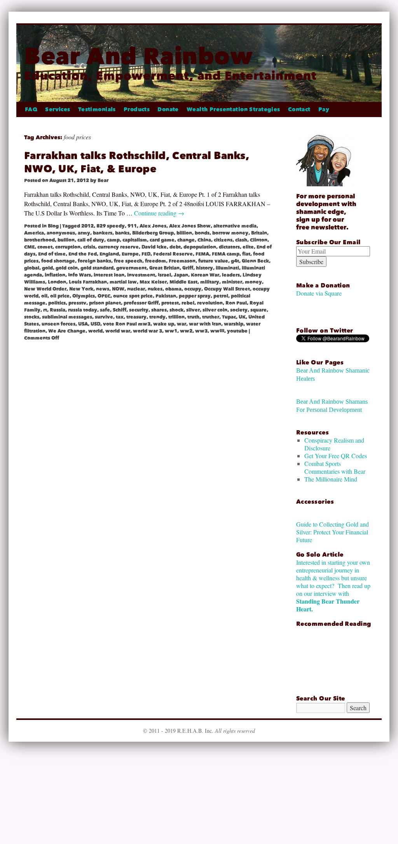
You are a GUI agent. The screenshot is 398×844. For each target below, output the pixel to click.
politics (57, 303)
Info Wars (79, 275)
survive (104, 317)
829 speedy (110, 226)
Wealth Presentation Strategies (233, 109)
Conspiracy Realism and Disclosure (334, 444)
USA (83, 324)
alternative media (235, 226)
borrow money (230, 233)
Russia (57, 310)
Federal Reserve (173, 254)
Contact (299, 109)
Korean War (205, 275)
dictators (229, 247)
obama (173, 289)
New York (81, 289)
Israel (164, 275)
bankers (102, 233)
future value (213, 261)
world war (117, 331)
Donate (168, 109)
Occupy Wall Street (227, 289)
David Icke (154, 247)
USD (95, 324)
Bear (103, 180)
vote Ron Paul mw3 (126, 324)
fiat (246, 254)
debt (175, 247)
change (186, 240)
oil (44, 296)
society (239, 310)
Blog (53, 226)
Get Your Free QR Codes (335, 456)
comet (44, 247)
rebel (188, 303)
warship (233, 324)
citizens (223, 240)
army (84, 233)
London (57, 282)
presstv (77, 303)
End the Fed (82, 254)
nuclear (136, 289)
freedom (155, 261)
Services (57, 109)
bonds (202, 233)
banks (122, 233)
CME (29, 247)
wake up (163, 324)
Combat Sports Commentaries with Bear (334, 467)
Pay (323, 109)
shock (176, 310)
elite (248, 247)
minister (232, 282)
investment (141, 275)
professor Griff (141, 303)
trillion (176, 317)
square (258, 310)
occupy (192, 289)
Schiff (119, 310)
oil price (60, 296)
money (253, 282)
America (34, 233)
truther (210, 317)
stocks (31, 317)
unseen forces (58, 324)
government (131, 268)
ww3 (201, 331)
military (209, 282)
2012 (87, 226)
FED (145, 254)
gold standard (96, 268)
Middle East (183, 282)
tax (120, 317)
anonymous (61, 233)
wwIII (217, 331)
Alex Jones (153, 226)
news (102, 289)
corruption (67, 247)
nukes (155, 289)
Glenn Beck (255, 261)
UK (242, 317)
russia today (82, 310)
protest (170, 303)
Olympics (83, 296)
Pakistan (165, 296)
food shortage (58, 261)
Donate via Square (319, 293)
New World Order (45, 289)
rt (45, 310)
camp (113, 240)
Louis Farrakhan (88, 282)
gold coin (67, 268)
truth (193, 317)
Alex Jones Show (190, 226)
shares (159, 310)
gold (47, 268)
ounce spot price (133, 296)
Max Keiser (153, 282)
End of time (52, 254)
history (204, 268)
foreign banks (94, 261)
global (31, 268)
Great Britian (164, 268)
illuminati (227, 268)
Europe (130, 254)
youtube (237, 331)
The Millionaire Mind (330, 479)
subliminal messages (67, 317)
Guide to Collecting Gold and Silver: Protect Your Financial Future (332, 532)
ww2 (186, 331)
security (138, 310)
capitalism (134, 240)
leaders (231, 275)
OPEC (104, 296)
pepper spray (195, 296)
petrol (220, 296)
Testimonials (97, 109)
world (95, 331)
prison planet (105, 303)
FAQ (31, 109)
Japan (181, 275)
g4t (235, 261)
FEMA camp (225, 254)
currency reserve (118, 247)
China (204, 240)
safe (105, 310)
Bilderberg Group (153, 233)
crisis (89, 247)
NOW (118, 289)
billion (184, 233)
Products (137, 109)
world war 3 (147, 331)
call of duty (90, 240)
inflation (55, 275)
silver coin (214, 310)
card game (162, 240)
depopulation (199, 247)
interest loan (109, 275)
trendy (157, 317)
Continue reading (159, 213)
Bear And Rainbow (138, 56)
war (181, 324)
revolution (210, 303)
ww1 (171, 331)
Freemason (182, 261)
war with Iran (205, 324)
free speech (128, 261)
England (109, 254)
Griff (187, 268)
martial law (123, 282)
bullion (66, 240)
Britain (259, 233)
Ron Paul (236, 303)
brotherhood (39, 240)
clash (241, 240)
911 (132, 226)
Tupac (229, 317)
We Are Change (67, 331)
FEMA (202, 254)
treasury (136, 317)
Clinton (258, 240)
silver (193, 310)
